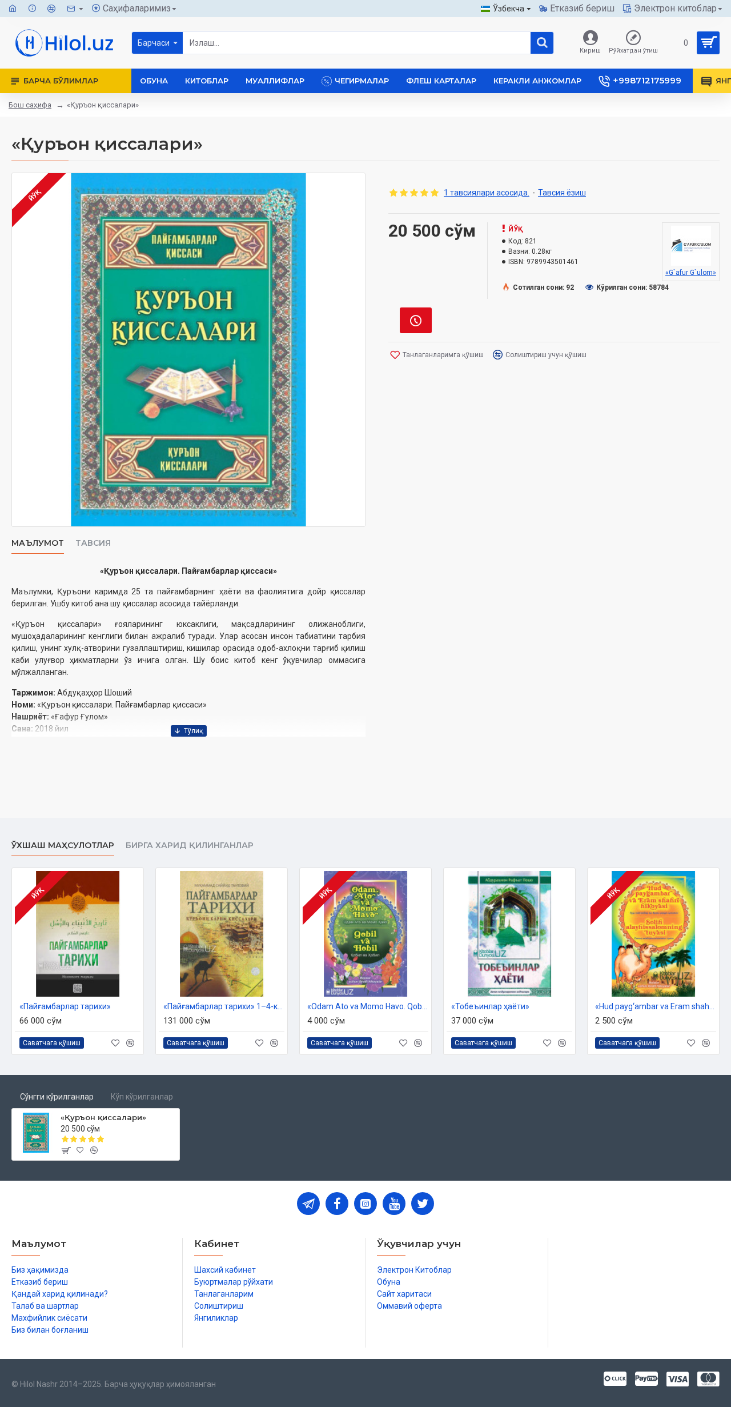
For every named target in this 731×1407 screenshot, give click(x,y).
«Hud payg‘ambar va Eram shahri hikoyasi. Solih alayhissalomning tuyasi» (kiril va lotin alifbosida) (655, 1006)
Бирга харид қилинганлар (190, 845)
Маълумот (37, 543)
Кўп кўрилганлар (142, 1096)
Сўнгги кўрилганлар (57, 1096)
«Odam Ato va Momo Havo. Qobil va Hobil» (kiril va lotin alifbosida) (367, 1006)
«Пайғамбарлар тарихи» (65, 1006)
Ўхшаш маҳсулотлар (62, 845)
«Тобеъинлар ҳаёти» (490, 1006)
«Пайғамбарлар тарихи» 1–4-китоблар (223, 1006)
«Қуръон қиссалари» (103, 1117)
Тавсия (93, 543)
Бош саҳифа (30, 105)
